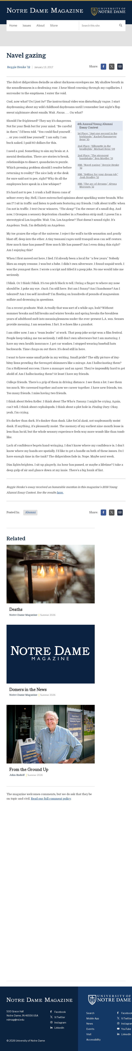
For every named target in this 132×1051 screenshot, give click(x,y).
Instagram (60, 1022)
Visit (88, 1034)
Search (90, 1013)
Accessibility (93, 1039)
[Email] (120, 67)
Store (54, 25)
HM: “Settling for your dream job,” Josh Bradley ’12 (98, 176)
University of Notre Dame (108, 12)
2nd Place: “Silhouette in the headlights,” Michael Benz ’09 (96, 147)
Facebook (60, 1011)
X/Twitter (59, 1017)
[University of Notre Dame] (109, 1000)
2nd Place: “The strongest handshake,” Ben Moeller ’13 (95, 157)
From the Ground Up (28, 769)
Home (13, 25)
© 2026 (11, 1040)
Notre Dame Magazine (45, 10)
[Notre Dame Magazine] (40, 1000)
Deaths (15, 609)
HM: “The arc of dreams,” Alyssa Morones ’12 (97, 185)
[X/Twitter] (111, 67)
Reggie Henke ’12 (18, 67)
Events (90, 1028)
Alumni (30, 512)
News (89, 1023)
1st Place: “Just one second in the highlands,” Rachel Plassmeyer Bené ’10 (97, 136)
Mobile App (92, 1018)
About (40, 25)
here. (60, 492)
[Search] (120, 25)
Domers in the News (28, 689)
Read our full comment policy (51, 798)
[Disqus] (51, 847)
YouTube (126, 1028)
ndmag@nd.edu (15, 1019)
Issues (27, 25)
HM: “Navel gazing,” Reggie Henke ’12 (98, 166)
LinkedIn (59, 1027)
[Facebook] (103, 67)
